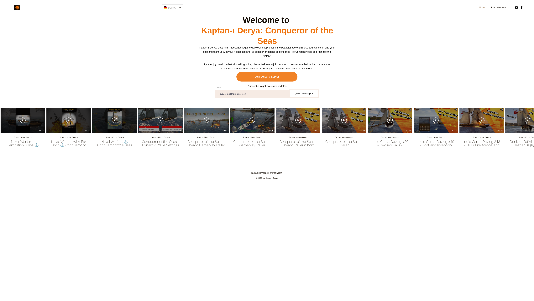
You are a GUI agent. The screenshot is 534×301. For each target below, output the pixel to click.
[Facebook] (522, 7)
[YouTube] (516, 7)
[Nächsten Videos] (530, 119)
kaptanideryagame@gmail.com (266, 173)
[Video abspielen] (23, 120)
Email (218, 88)
